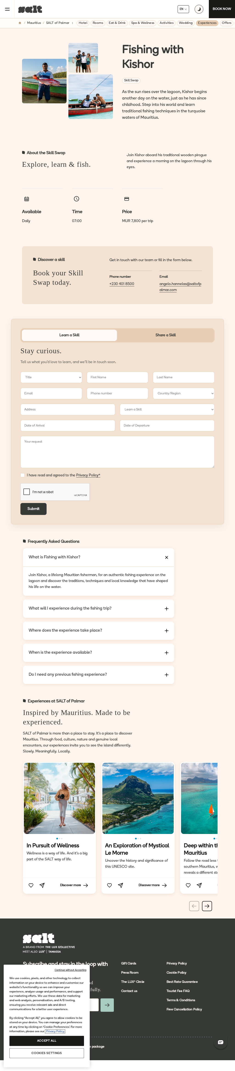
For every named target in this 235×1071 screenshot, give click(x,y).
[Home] (20, 23)
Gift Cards (128, 963)
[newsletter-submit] (107, 1005)
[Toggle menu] (7, 9)
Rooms (98, 23)
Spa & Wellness (142, 23)
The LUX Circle (132, 982)
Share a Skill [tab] (166, 335)
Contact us (129, 991)
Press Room (130, 973)
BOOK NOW (222, 9)
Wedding (186, 23)
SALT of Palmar (57, 23)
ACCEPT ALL (46, 1040)
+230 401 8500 (121, 284)
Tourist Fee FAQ (178, 991)
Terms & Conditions (181, 1000)
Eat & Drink (117, 23)
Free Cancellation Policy (184, 1009)
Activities (166, 23)
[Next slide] (207, 906)
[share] (42, 885)
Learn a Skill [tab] (69, 335)
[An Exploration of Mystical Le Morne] (137, 798)
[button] (57, 838)
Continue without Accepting (70, 970)
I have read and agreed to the (63, 475)
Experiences (207, 23)
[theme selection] (199, 9)
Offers (226, 23)
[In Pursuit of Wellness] (59, 798)
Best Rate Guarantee (182, 982)
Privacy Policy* (88, 475)
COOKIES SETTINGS (46, 1053)
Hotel (83, 23)
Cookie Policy (177, 973)
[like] (31, 885)
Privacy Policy (177, 963)
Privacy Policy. (55, 1031)
